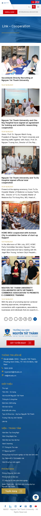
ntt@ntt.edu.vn (10, 376)
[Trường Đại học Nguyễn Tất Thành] (5, 3)
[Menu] (38, 6)
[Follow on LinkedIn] (31, 506)
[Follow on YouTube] (36, 506)
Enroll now (9, 12)
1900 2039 (8, 368)
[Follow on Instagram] (16, 506)
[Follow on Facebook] (5, 506)
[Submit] (34, 7)
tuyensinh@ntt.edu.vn (13, 372)
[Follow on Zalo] (10, 506)
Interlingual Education (28, 12)
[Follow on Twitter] (21, 506)
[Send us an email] (26, 506)
